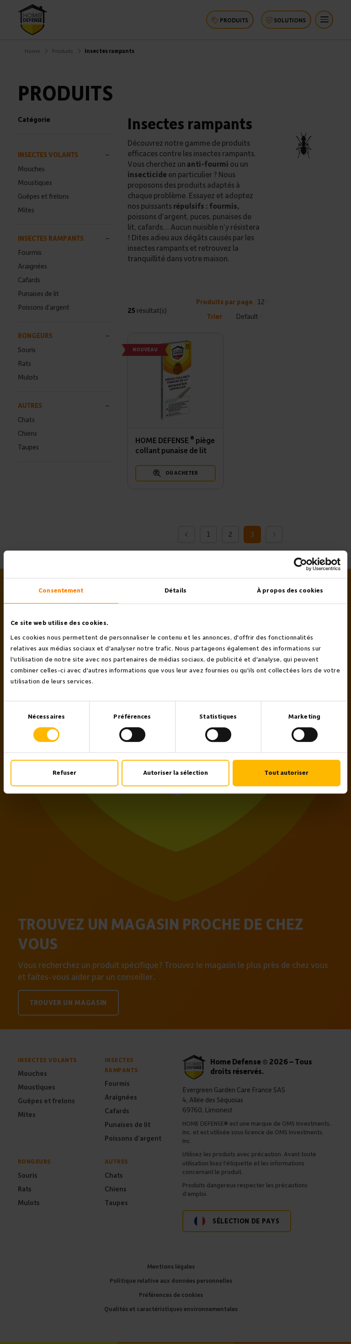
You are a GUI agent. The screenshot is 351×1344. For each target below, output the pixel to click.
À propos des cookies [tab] (290, 590)
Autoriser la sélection (175, 772)
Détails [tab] (175, 590)
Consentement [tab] (60, 590)
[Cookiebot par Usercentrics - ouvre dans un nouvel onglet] (300, 564)
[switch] (132, 734)
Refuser (64, 772)
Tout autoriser (286, 772)
